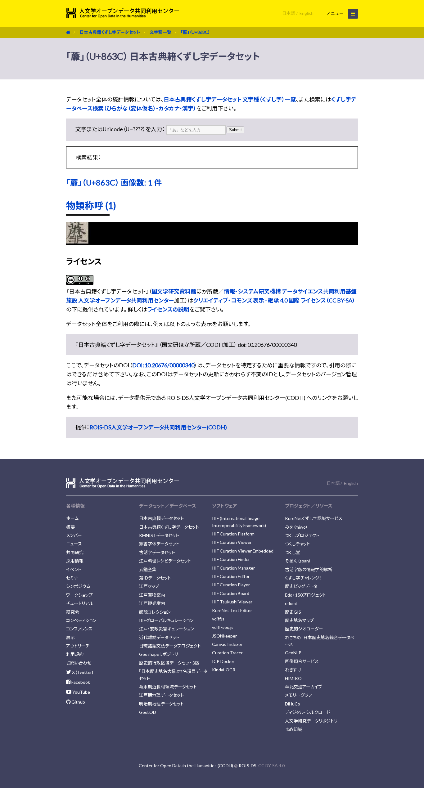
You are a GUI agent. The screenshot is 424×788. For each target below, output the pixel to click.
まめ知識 (293, 729)
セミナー (74, 577)
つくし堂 (292, 552)
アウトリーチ (77, 645)
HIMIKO (293, 678)
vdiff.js (218, 618)
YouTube (80, 692)
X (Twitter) (82, 672)
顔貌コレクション (154, 612)
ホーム (72, 518)
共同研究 (74, 552)
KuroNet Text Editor (232, 610)
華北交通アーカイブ (303, 686)
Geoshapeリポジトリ (158, 654)
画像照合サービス (302, 661)
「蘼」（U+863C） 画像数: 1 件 (114, 182)
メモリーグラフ (298, 695)
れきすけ (293, 669)
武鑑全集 (147, 569)
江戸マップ (149, 586)
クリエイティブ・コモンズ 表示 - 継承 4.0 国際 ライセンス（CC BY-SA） (274, 300)
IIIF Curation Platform (233, 533)
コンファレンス (79, 628)
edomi (291, 603)
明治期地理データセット (161, 703)
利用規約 (74, 654)
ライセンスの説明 (168, 309)
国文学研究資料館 (173, 291)
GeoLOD (147, 712)
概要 (70, 527)
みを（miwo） (296, 527)
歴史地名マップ (299, 620)
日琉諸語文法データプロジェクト (170, 645)
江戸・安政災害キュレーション (166, 628)
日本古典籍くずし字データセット (109, 32)
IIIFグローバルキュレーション (166, 620)
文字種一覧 (160, 32)
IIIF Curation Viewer (232, 542)
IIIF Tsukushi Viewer (232, 601)
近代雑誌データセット (159, 637)
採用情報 (74, 560)
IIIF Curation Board (230, 593)
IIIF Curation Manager (233, 568)
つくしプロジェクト (302, 535)
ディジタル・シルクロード (307, 712)
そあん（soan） (298, 560)
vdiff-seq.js (222, 627)
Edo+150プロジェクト (305, 595)
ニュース (74, 543)
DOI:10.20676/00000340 (163, 365)
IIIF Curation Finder (231, 559)
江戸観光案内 (152, 603)
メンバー (74, 535)
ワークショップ (79, 595)
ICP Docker (223, 661)
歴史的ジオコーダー (304, 628)
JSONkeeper (224, 635)
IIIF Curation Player (231, 584)
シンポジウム (78, 586)
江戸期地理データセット (161, 695)
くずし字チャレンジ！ (303, 577)
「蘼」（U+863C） (195, 32)
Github (77, 702)
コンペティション (81, 620)
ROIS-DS (247, 765)
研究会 (72, 612)
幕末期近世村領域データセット (168, 686)
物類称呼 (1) (91, 205)
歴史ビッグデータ (301, 586)
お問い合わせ (78, 662)
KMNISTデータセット (159, 535)
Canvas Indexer (227, 644)
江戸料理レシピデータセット (165, 560)
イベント (73, 569)
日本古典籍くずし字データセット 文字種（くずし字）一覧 (230, 99)
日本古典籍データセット (161, 518)
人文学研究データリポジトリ (311, 720)
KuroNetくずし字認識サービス (313, 518)
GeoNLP (293, 652)
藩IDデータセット (155, 577)
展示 (70, 637)
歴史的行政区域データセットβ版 (169, 662)
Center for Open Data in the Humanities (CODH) (186, 765)
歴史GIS (293, 612)
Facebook (80, 682)
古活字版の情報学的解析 (308, 569)
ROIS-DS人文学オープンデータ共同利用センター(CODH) (158, 427)
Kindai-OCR (223, 669)
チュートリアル (79, 603)
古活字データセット (157, 552)
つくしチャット (297, 543)
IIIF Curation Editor (231, 576)
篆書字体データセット (159, 543)
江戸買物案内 (152, 595)
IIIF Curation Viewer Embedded (242, 550)
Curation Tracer (227, 652)
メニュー (335, 13)
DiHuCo (292, 703)
